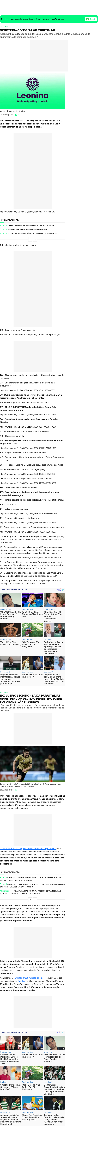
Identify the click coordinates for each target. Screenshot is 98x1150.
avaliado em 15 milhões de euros (30, 978)
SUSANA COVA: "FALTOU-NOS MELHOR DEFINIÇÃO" (27, 229)
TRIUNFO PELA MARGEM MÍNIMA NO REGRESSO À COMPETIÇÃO (32, 233)
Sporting (22, 981)
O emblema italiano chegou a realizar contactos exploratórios (28, 848)
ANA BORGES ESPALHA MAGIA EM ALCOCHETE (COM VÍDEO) (30, 225)
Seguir (92, 19)
